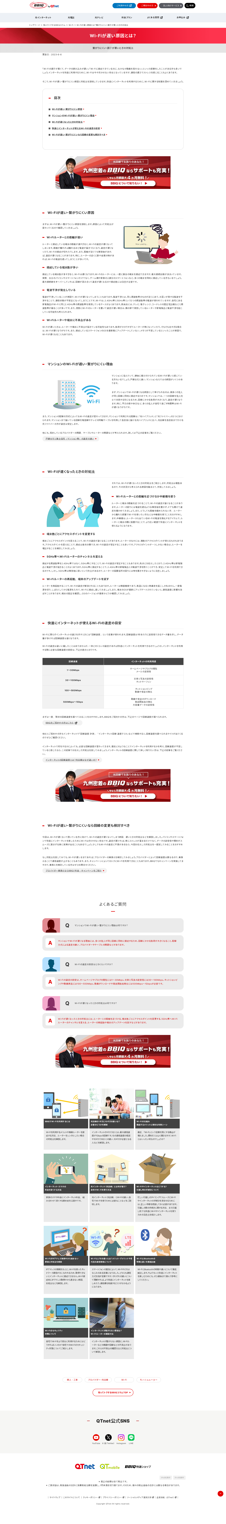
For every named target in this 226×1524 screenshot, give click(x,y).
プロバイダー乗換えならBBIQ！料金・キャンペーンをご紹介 (74, 870)
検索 (191, 5)
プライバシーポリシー (112, 1497)
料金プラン (127, 17)
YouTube (96, 1443)
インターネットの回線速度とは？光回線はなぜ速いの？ (71, 760)
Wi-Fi (71, 25)
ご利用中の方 (123, 5)
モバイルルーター (148, 1380)
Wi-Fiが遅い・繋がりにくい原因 (67, 109)
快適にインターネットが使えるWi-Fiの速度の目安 (76, 128)
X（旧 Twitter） (108, 1443)
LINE (131, 1443)
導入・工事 (72, 1380)
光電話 (71, 17)
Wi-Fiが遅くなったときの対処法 (67, 122)
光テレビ (99, 17)
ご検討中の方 (147, 5)
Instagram (121, 1443)
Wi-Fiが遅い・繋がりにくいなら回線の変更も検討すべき (78, 134)
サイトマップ (55, 1497)
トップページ (34, 25)
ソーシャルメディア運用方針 (139, 1497)
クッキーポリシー (90, 1497)
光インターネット (43, 17)
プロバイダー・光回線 (98, 1380)
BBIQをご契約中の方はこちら (60, 722)
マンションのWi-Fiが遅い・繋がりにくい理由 (73, 115)
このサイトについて (71, 1497)
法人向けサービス (171, 5)
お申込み (181, 17)
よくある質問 (153, 17)
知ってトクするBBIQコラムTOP (113, 1392)
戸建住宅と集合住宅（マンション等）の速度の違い (70, 438)
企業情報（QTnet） (165, 1497)
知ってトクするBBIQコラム (54, 25)
